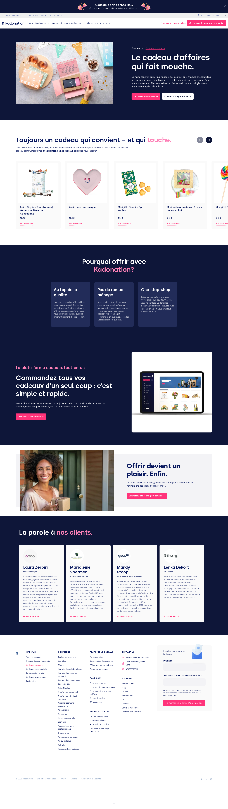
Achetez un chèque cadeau (12, 15)
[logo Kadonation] (13, 23)
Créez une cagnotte (31, 15)
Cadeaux (136, 48)
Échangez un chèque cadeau (51, 15)
